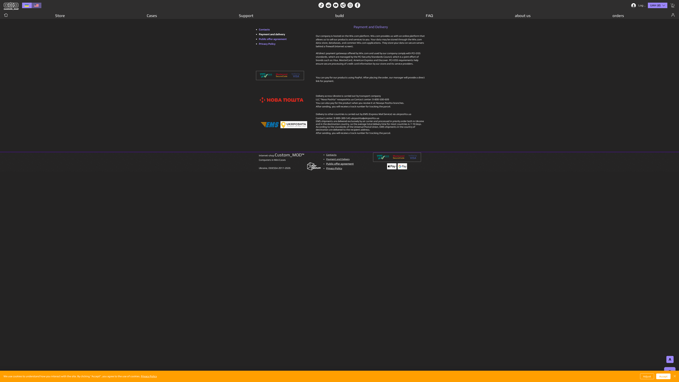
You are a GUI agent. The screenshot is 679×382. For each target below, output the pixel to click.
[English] (36, 5)
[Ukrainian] (27, 5)
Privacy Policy (149, 376)
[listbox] (657, 5)
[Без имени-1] (343, 5)
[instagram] (350, 5)
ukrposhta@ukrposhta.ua (365, 118)
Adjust (647, 376)
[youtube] (335, 5)
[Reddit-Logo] (328, 5)
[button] (673, 6)
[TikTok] (321, 5)
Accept (663, 376)
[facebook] (357, 5)
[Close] (675, 376)
